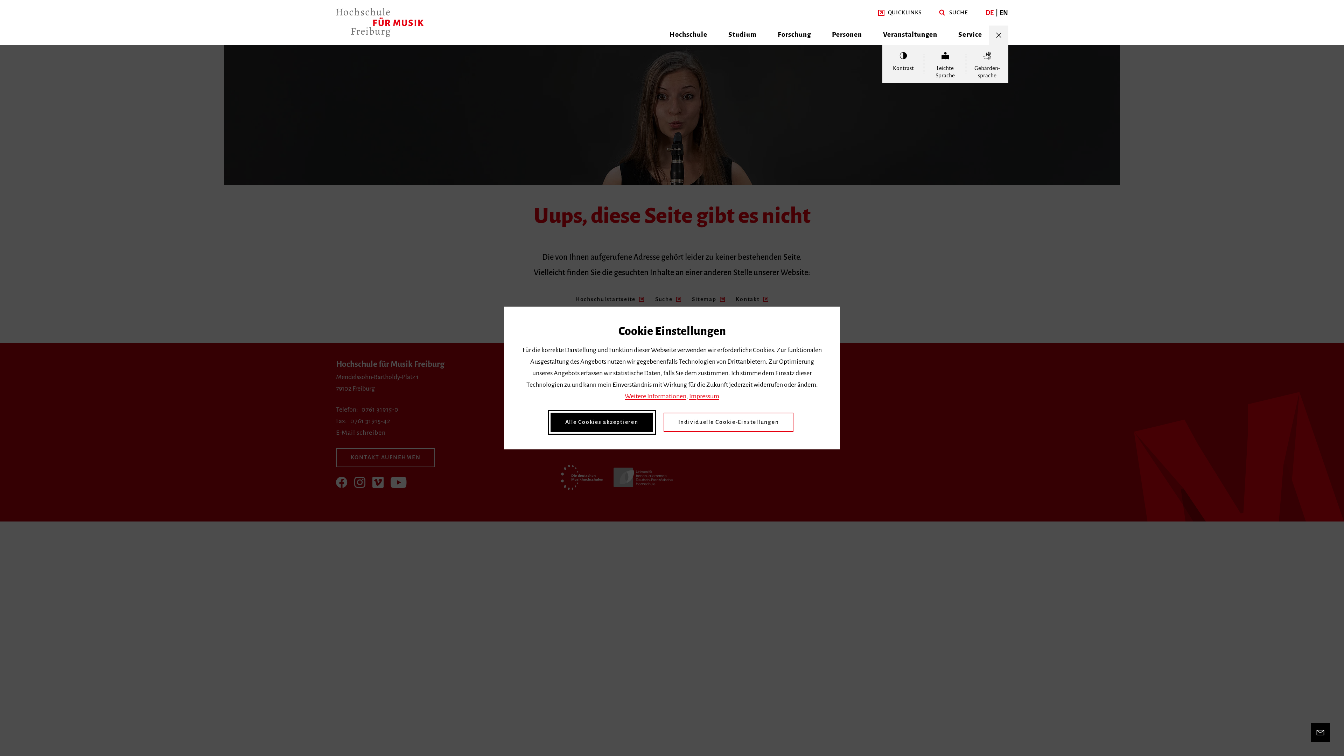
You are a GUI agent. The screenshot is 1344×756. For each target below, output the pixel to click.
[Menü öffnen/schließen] (998, 35)
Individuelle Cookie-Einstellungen (728, 422)
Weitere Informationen (655, 396)
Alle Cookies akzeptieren (601, 422)
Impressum (704, 396)
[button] (900, 13)
